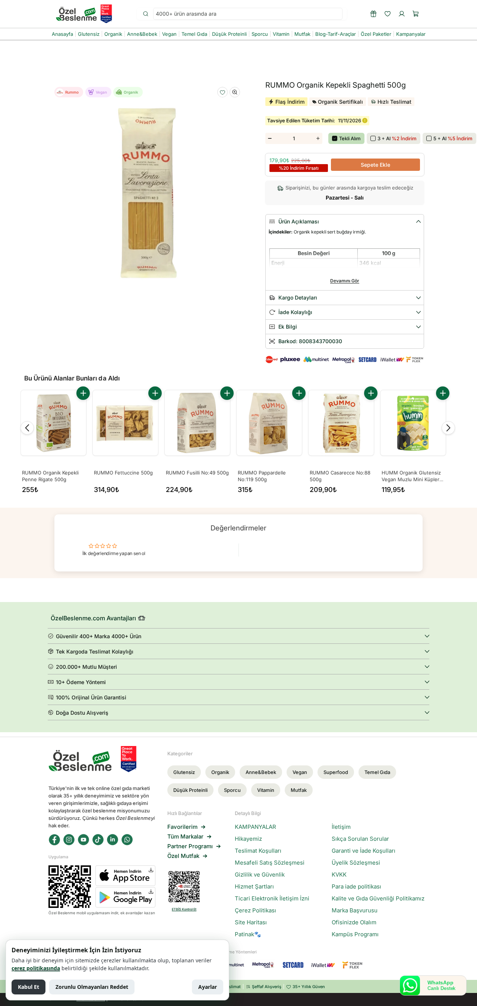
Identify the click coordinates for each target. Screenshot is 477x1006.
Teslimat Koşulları (258, 850)
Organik (220, 772)
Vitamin (265, 790)
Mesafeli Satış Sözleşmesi (269, 862)
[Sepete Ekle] (83, 393)
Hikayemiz (248, 839)
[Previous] (27, 428)
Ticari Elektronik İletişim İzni (272, 898)
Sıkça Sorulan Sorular (360, 839)
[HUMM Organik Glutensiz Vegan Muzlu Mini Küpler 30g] (413, 422)
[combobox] (247, 14)
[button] (416, 14)
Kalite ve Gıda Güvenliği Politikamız (378, 898)
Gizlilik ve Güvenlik (260, 874)
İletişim (341, 827)
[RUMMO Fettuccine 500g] (125, 422)
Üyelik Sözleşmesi (356, 862)
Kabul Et (28, 986)
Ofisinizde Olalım (354, 922)
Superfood (335, 772)
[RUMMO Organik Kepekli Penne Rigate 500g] (53, 422)
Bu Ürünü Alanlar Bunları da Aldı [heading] (72, 378)
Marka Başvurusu (355, 910)
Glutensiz (184, 772)
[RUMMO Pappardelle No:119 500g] (269, 422)
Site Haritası (251, 922)
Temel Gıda (377, 772)
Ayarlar (207, 986)
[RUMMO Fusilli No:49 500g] (197, 422)
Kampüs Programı (355, 934)
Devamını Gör (344, 280)
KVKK (339, 874)
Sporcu (232, 790)
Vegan (300, 772)
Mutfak (299, 790)
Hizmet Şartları (254, 886)
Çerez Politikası (255, 910)
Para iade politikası (356, 886)
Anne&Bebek (261, 772)
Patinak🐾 (248, 934)
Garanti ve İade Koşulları (363, 850)
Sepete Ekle (375, 165)
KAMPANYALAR (255, 827)
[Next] (448, 428)
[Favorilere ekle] (222, 92)
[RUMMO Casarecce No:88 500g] (341, 422)
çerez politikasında (36, 968)
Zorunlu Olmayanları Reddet (92, 986)
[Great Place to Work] (106, 13)
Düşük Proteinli (190, 790)
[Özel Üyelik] (373, 14)
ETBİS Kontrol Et (184, 909)
